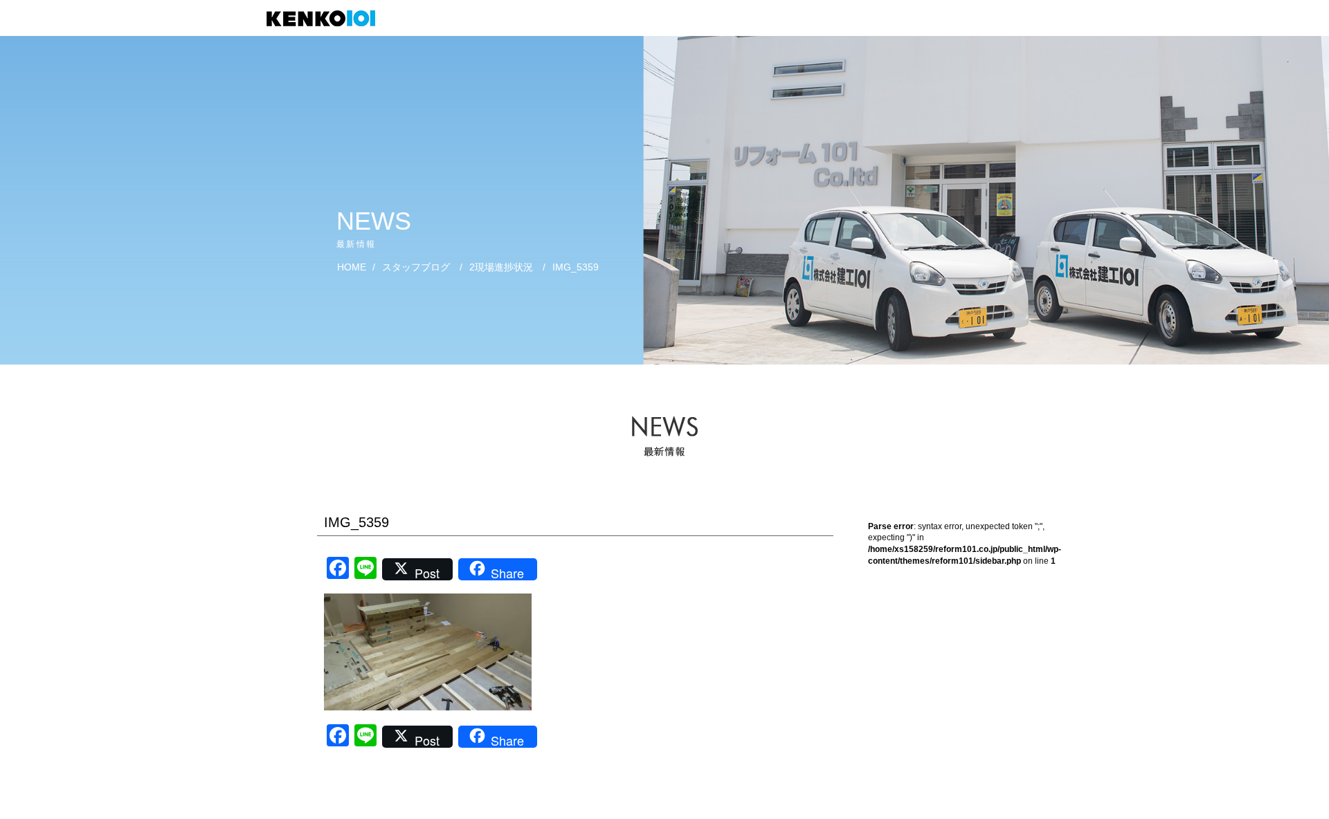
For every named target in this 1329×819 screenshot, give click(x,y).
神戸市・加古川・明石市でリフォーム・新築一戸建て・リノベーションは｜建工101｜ (327, 18)
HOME (351, 267)
